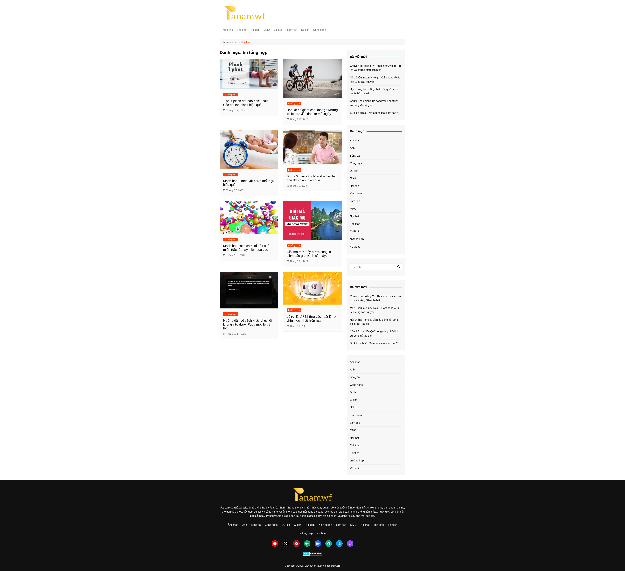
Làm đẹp (292, 29)
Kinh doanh (356, 193)
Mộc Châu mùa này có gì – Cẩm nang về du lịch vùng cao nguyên (375, 79)
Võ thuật (278, 29)
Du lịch (305, 29)
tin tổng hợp (230, 94)
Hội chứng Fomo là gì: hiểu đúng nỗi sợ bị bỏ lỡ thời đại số (374, 91)
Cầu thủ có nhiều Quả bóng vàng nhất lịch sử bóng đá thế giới (374, 103)
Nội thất (354, 216)
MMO (267, 29)
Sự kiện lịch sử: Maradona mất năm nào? (374, 112)
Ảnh (352, 148)
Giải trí (353, 178)
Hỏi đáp (255, 29)
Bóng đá (242, 29)
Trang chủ (227, 29)
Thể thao (355, 224)
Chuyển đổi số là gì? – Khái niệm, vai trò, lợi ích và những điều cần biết (375, 67)
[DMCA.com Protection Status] (312, 553)
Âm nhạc (355, 140)
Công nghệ (319, 29)
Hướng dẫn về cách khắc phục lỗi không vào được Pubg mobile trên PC (247, 324)
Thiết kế (354, 231)
